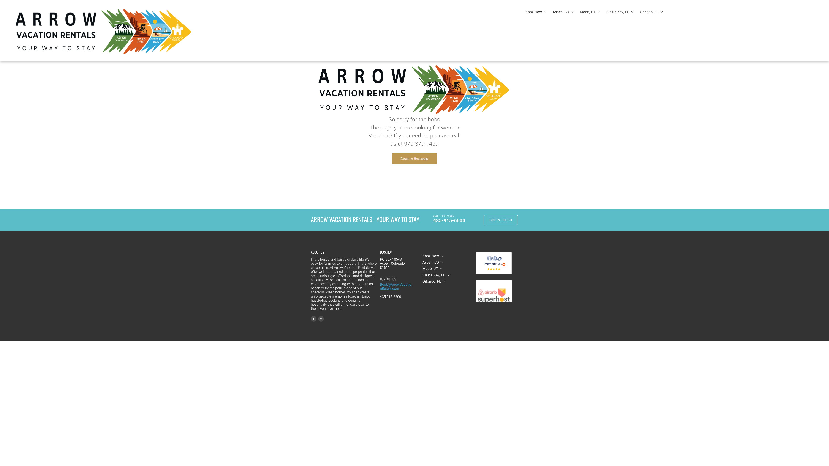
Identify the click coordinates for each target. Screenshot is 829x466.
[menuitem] (535, 12)
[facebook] (313, 319)
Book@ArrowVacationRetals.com (395, 286)
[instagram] (321, 319)
